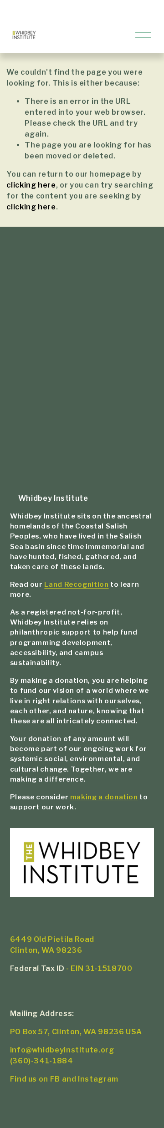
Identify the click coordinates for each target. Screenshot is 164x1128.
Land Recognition (76, 584)
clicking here (31, 185)
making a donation (104, 797)
